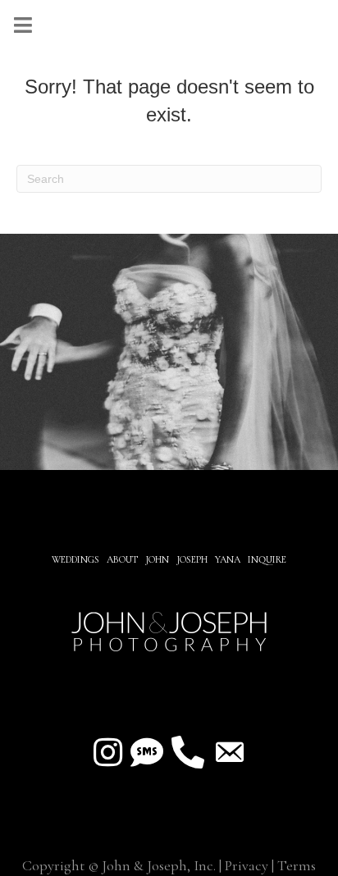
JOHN (157, 559)
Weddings (75, 559)
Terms (296, 865)
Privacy (246, 865)
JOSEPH (192, 559)
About (123, 559)
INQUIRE (267, 559)
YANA (227, 559)
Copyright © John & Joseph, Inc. (119, 865)
